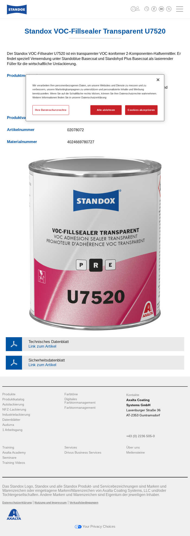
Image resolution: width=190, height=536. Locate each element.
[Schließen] (158, 80)
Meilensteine (135, 452)
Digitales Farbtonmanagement (79, 400)
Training (8, 447)
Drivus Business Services (82, 452)
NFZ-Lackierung (14, 409)
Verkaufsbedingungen (84, 502)
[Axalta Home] (17, 13)
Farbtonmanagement (79, 407)
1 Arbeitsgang (12, 430)
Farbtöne (71, 394)
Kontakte (132, 395)
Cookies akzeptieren (141, 109)
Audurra (8, 425)
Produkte (9, 394)
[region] (95, 97)
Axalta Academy (14, 452)
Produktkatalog (13, 399)
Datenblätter (11, 419)
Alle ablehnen (106, 109)
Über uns (133, 447)
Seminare (9, 457)
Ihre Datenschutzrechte (50, 109)
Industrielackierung (16, 414)
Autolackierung (13, 404)
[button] (133, 9)
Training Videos (13, 462)
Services (70, 447)
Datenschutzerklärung (17, 502)
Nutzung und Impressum (51, 502)
